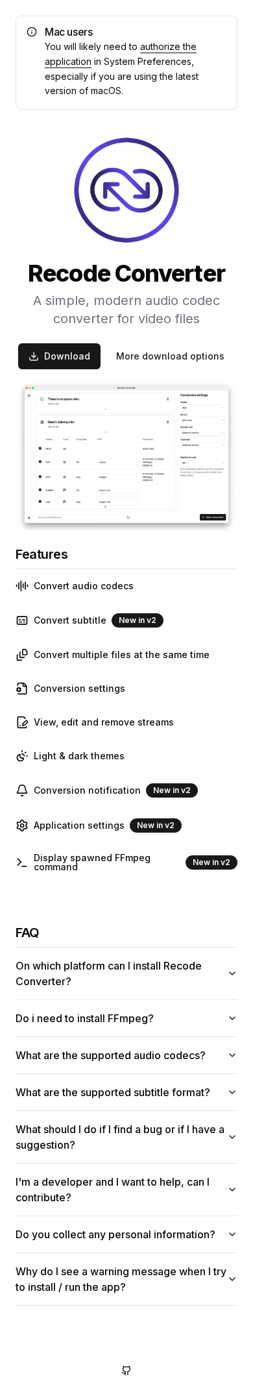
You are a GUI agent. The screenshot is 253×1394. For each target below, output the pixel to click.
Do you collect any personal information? (115, 1234)
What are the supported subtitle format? (113, 1092)
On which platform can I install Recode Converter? (109, 973)
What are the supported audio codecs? (111, 1055)
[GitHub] (126, 1371)
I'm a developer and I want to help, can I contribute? (113, 1189)
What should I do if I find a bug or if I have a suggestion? (120, 1137)
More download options (170, 355)
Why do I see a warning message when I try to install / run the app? (121, 1279)
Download (67, 355)
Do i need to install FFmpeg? (85, 1018)
